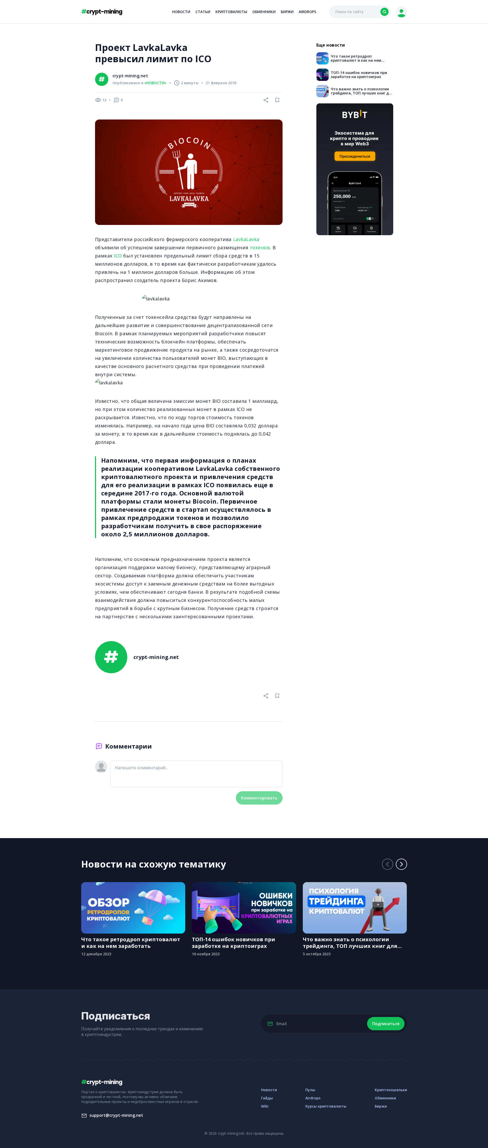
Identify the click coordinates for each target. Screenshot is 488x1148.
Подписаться (385, 1023)
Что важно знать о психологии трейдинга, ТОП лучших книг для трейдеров (350, 942)
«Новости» (155, 83)
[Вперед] (401, 864)
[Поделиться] (266, 100)
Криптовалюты (231, 11)
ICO (118, 256)
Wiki (264, 1106)
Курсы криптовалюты (325, 1106)
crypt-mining (101, 12)
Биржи (287, 11)
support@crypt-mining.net (116, 1115)
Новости (181, 11)
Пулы (310, 1089)
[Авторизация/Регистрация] (401, 11)
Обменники (264, 11)
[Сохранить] (277, 100)
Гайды (267, 1098)
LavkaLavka (246, 239)
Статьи (202, 11)
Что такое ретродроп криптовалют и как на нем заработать (130, 942)
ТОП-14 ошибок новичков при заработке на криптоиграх (233, 942)
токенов (260, 247)
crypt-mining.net (130, 76)
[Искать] (384, 12)
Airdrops (307, 11)
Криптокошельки (391, 1089)
